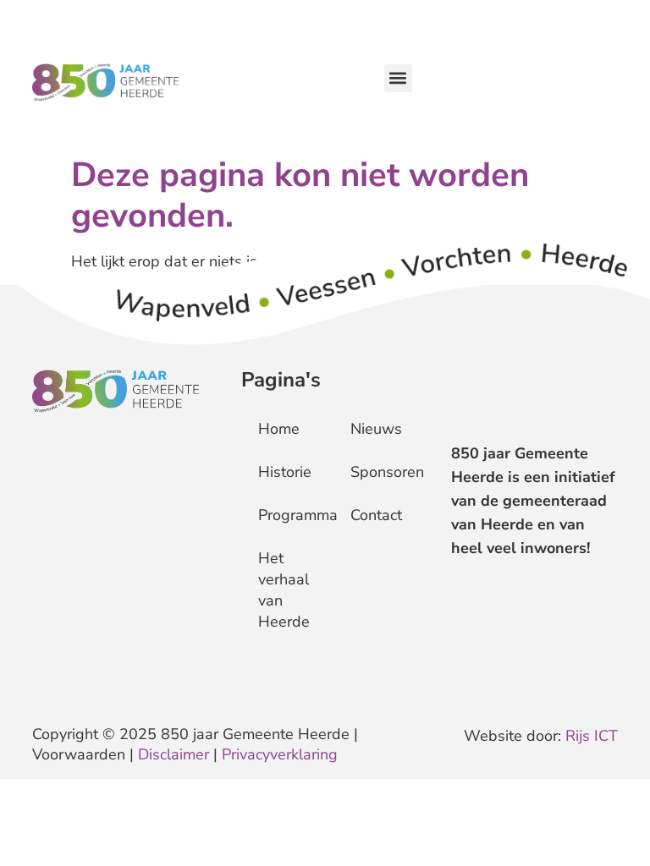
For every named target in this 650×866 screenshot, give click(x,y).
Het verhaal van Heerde (284, 590)
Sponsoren (379, 472)
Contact (376, 515)
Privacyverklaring (280, 754)
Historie (284, 472)
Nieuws (376, 429)
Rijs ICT (591, 736)
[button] (398, 78)
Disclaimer (173, 754)
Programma (287, 515)
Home (279, 429)
